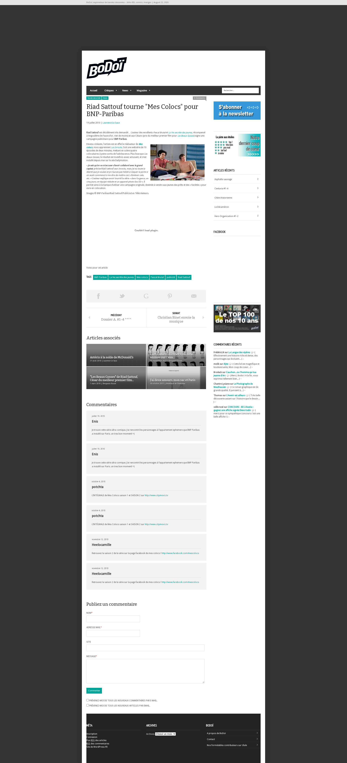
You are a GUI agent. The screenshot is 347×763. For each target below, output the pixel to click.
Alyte (226, 364)
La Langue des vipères (239, 352)
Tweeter (122, 296)
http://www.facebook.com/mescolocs (180, 553)
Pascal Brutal (157, 277)
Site (88, 642)
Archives (150, 734)
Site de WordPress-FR (97, 747)
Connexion (91, 737)
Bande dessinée (93, 98)
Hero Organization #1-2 (226, 216)
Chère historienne (223, 198)
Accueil (93, 90)
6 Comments (199, 98)
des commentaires (97, 743)
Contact (211, 739)
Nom (89, 613)
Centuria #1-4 (221, 188)
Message (91, 656)
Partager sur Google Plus (146, 296)
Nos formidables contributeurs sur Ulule (227, 745)
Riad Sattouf (184, 277)
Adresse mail (94, 627)
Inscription (91, 734)
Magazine (140, 91)
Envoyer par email (194, 296)
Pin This (170, 296)
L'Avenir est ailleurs (235, 395)
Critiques (107, 91)
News (123, 91)
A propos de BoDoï (216, 733)
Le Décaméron (222, 207)
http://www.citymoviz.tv (156, 495)
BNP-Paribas (100, 277)
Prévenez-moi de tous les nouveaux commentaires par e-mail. (123, 700)
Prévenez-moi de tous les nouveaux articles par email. (119, 705)
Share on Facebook (98, 296)
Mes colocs (142, 277)
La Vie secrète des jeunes (122, 277)
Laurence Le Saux (111, 123)
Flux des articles (96, 740)
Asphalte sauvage (223, 179)
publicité (171, 277)
